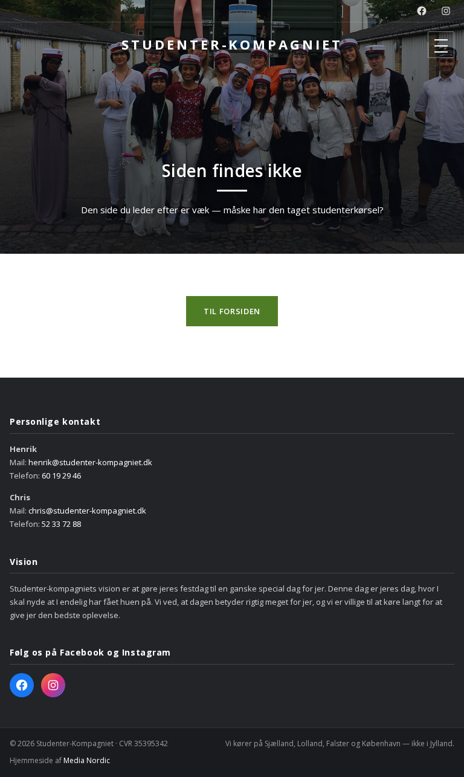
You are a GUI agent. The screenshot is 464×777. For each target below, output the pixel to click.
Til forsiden (232, 311)
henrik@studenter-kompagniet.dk (90, 462)
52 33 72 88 (61, 523)
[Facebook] (421, 10)
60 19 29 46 (61, 475)
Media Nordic (86, 760)
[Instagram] (445, 10)
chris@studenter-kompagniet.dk (87, 510)
